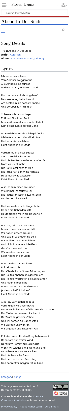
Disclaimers (52, 406)
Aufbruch (15, 54)
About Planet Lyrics (31, 406)
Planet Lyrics (22, 4)
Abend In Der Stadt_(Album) (27, 58)
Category (6, 376)
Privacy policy (9, 406)
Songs (17, 376)
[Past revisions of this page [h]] (57, 30)
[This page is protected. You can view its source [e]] (51, 30)
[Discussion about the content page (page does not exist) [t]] (10, 30)
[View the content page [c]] (3, 30)
